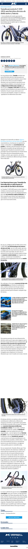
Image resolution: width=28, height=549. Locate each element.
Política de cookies (18, 541)
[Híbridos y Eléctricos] (14, 535)
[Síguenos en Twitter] (13, 537)
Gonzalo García (5, 57)
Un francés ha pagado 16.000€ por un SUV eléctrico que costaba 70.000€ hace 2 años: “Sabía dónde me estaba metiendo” (19, 313)
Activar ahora (8, 71)
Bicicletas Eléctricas (6, 6)
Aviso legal (12, 541)
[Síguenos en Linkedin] (15, 537)
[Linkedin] (7, 61)
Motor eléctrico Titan (20, 1)
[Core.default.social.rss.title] (17, 537)
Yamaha (2, 513)
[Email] (14, 61)
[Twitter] (4, 61)
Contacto (8, 541)
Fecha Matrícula (24, 541)
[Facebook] (2, 61)
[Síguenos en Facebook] (10, 537)
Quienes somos (2, 541)
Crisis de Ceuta (8, 1)
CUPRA (13, 1)
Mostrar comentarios (14, 517)
